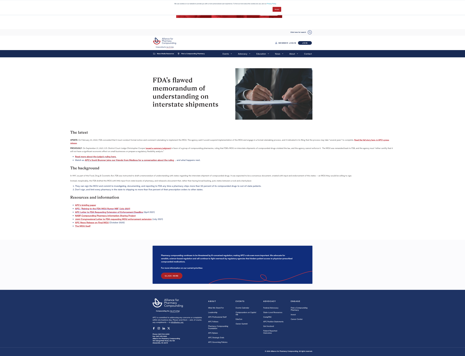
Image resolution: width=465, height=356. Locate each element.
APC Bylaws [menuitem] (213, 333)
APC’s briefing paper (85, 205)
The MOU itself (82, 226)
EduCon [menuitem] (239, 319)
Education (261, 53)
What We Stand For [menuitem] (216, 308)
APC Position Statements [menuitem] (273, 321)
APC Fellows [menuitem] (213, 321)
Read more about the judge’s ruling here (95, 156)
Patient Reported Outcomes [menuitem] (270, 332)
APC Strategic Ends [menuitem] (216, 337)
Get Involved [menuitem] (268, 326)
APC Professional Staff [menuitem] (217, 317)
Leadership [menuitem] (212, 312)
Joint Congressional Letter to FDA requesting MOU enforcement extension (113, 219)
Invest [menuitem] (293, 314)
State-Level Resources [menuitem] (272, 312)
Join (305, 43)
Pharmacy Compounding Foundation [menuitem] (218, 327)
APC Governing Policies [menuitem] (217, 342)
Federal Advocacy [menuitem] (270, 308)
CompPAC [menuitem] (267, 317)
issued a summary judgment (158, 148)
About (292, 53)
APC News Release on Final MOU (92, 222)
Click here (172, 276)
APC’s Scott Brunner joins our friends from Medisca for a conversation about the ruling (129, 160)
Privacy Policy (271, 4)
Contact (308, 53)
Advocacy (242, 53)
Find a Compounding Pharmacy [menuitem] (299, 309)
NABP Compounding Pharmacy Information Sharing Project (105, 215)
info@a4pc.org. (177, 322)
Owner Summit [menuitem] (242, 324)
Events (226, 53)
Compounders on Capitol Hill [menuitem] (246, 313)
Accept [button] (277, 9)
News (277, 53)
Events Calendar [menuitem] (242, 308)
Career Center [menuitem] (297, 319)
